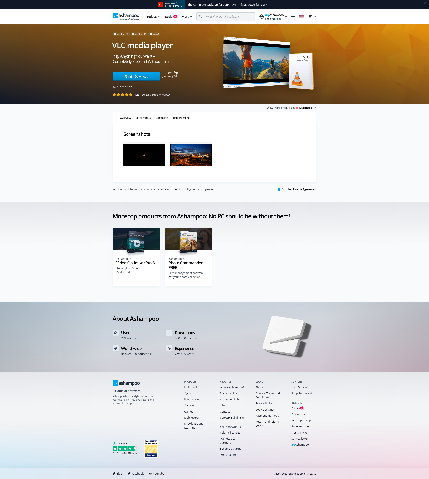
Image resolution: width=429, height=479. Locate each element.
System (188, 393)
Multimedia (191, 387)
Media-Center (228, 455)
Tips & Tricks (299, 432)
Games (188, 411)
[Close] (425, 3)
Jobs (222, 405)
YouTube (158, 473)
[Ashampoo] (126, 383)
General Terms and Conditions (268, 395)
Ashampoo (300, 445)
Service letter (299, 438)
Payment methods (267, 415)
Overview (125, 118)
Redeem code (300, 426)
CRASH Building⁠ (230, 417)
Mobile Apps (192, 417)
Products (151, 17)
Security (189, 405)
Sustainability (228, 393)
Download (138, 76)
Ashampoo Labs (230, 399)
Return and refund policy (267, 423)
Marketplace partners (227, 440)
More (185, 17)
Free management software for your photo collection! (186, 275)
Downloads (298, 414)
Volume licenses (230, 432)
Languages (161, 118)
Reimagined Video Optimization (128, 270)
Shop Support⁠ (300, 393)
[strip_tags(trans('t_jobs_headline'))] (151, 448)
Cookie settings (265, 409)
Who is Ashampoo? (232, 387)
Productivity (191, 399)
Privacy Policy (264, 403)
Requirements (181, 118)
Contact (225, 411)
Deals (170, 17)
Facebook (138, 473)
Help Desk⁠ (297, 387)
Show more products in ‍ (289, 108)
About (259, 387)
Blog (119, 473)
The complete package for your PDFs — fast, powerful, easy (227, 5)
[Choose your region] (302, 17)
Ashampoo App (301, 420)
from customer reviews (152, 95)
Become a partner (231, 448)
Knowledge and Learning (194, 425)
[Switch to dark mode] (293, 17)
